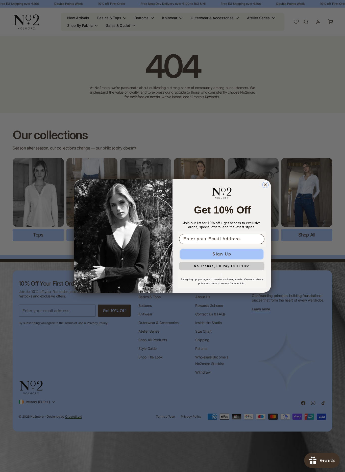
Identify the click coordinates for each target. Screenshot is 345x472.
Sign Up (221, 254)
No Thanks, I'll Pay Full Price (222, 266)
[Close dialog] (265, 185)
